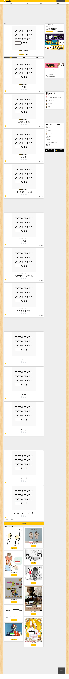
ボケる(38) (33, 645)
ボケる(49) (13, 601)
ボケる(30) (21, 54)
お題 (7, 648)
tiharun (48, 134)
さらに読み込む (24, 523)
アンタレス (49, 136)
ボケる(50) (33, 562)
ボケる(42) (13, 639)
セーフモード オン (49, 31)
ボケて (5, 648)
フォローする (49, 145)
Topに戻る (61, 670)
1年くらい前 (41, 91)
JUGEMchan (49, 130)
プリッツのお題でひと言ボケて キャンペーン (53, 74)
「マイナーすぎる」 (50, 104)
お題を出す (42, 3)
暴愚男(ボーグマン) (50, 137)
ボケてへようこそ (60, 31)
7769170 (10, 648)
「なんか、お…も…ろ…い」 (51, 107)
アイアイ (12, 519)
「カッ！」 (49, 94)
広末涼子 (7, 519)
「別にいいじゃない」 (50, 103)
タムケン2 (48, 127)
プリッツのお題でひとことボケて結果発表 (52, 71)
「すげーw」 (49, 101)
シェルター (49, 139)
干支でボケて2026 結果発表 (50, 76)
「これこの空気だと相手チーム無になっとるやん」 (54, 97)
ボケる (27, 3)
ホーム (11, 3)
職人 (58, 3)
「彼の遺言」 (49, 106)
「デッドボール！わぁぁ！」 (51, 100)
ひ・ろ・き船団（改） (50, 133)
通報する (26, 54)
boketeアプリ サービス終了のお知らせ (52, 69)
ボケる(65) (13, 548)
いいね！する (50, 144)
